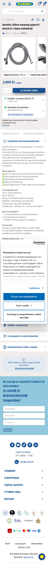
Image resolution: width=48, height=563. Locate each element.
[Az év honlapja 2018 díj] (19, 512)
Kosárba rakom (30, 90)
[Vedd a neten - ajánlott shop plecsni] (18, 520)
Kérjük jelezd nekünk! (24, 368)
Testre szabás (22, 305)
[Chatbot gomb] (41, 556)
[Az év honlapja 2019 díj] (26, 512)
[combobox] (24, 11)
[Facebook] (12, 444)
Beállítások (34, 288)
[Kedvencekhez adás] (38, 19)
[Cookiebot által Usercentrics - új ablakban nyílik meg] (34, 243)
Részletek (6, 125)
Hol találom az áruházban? (22, 115)
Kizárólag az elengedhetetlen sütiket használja (24, 316)
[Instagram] (35, 444)
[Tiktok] (24, 444)
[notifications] (43, 19)
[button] (32, 100)
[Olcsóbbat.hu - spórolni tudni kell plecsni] (29, 520)
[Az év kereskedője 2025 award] (38, 520)
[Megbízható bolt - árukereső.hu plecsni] (9, 520)
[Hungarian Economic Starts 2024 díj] (5, 512)
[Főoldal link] (24, 4)
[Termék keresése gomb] (42, 11)
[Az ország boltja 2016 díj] (33, 512)
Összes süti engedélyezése (24, 296)
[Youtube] (18, 444)
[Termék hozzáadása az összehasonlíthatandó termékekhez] (32, 19)
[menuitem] (4, 4)
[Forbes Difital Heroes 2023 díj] (12, 512)
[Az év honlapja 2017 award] (42, 512)
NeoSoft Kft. (29, 557)
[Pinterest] (29, 444)
